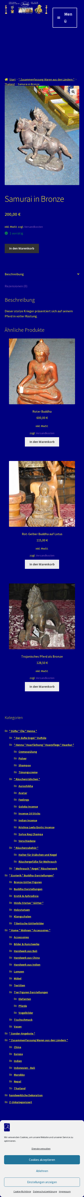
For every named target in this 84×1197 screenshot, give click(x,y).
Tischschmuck (23, 1019)
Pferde (23, 1006)
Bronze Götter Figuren (28, 882)
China (17, 1047)
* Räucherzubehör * (26, 848)
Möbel (17, 978)
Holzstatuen (22, 910)
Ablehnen (42, 1171)
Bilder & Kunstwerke (26, 944)
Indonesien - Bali (24, 1068)
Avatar (23, 793)
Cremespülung (28, 752)
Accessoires (21, 937)
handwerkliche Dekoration (26, 1095)
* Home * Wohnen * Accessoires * (29, 930)
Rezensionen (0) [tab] (16, 286)
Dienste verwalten (41, 1148)
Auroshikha (26, 786)
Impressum (65, 1191)
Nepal (17, 1081)
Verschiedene (27, 841)
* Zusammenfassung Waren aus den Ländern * (46, 79)
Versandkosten (33, 227)
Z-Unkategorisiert (20, 1102)
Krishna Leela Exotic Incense (36, 827)
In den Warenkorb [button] (42, 442)
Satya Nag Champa (31, 834)
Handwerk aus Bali (25, 951)
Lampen (19, 971)
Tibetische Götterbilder (29, 923)
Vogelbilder (26, 1013)
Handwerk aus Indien (27, 964)
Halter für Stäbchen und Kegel (38, 855)
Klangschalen (22, 916)
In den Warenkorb (21, 248)
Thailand (10, 84)
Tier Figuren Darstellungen (31, 992)
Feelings (24, 799)
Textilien (19, 985)
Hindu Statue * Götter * (28, 903)
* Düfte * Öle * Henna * (23, 731)
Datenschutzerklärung (45, 1191)
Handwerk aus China (27, 958)
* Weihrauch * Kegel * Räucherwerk (35, 868)
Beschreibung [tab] (14, 274)
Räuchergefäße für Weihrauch (38, 861)
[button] (73, 92)
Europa (18, 1054)
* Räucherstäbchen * (27, 779)
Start (12, 79)
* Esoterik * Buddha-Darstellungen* (31, 875)
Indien (18, 1061)
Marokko (19, 1075)
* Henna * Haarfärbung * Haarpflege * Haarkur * (44, 745)
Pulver (23, 758)
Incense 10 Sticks (29, 813)
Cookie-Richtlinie (22, 1191)
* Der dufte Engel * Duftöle (30, 738)
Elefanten (25, 999)
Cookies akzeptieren (42, 1160)
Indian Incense (28, 820)
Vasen (18, 1026)
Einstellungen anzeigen (42, 1182)
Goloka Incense (28, 806)
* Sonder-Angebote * (22, 1033)
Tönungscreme (28, 772)
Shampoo (25, 765)
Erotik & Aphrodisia (26, 896)
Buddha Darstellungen (28, 889)
